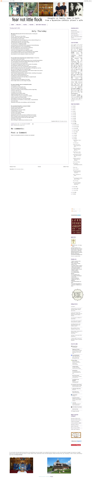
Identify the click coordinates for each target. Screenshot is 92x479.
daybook (77, 60)
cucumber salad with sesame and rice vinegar (76, 368)
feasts (77, 66)
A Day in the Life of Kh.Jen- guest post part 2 (77, 145)
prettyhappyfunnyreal (75, 85)
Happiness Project (75, 349)
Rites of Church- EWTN (75, 427)
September (75, 130)
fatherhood (75, 65)
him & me (18, 24)
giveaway (79, 67)
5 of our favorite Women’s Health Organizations (76, 404)
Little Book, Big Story (76, 388)
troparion (78, 96)
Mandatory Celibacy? (75, 424)
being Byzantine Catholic (18, 125)
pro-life (72, 87)
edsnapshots (74, 370)
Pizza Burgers (74, 347)
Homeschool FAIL (74, 33)
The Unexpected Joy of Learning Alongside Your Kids (76, 372)
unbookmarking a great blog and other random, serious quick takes (76, 309)
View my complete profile (75, 256)
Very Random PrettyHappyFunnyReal (77, 164)
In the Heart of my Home (77, 406)
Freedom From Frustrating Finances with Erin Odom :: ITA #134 (76, 399)
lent (24, 125)
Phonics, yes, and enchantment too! (75, 382)
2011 (73, 192)
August (74, 131)
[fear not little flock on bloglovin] (76, 441)
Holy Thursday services (62, 121)
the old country (76, 92)
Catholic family (76, 55)
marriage (80, 76)
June (74, 135)
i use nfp (74, 402)
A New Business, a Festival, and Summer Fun (77, 377)
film (81, 66)
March (74, 186)
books (77, 52)
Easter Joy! (75, 167)
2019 (73, 111)
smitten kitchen (75, 366)
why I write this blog (41, 24)
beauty (75, 49)
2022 (73, 106)
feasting (31, 24)
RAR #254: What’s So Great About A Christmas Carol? (77, 386)
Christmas (80, 56)
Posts (73, 209)
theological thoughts (74, 94)
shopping (78, 89)
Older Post (66, 166)
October (74, 128)
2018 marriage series (75, 44)
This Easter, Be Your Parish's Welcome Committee (77, 171)
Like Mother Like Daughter (75, 380)
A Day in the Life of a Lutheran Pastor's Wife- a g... (77, 149)
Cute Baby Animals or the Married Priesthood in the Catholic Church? (75, 325)
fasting (25, 24)
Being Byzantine (74, 30)
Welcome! (74, 389)
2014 (73, 120)
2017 (73, 114)
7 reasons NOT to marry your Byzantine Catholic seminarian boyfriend (76, 339)
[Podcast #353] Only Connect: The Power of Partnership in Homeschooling (76, 363)
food (74, 67)
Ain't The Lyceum (75, 375)
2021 (73, 107)
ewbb (80, 62)
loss (81, 75)
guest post (73, 69)
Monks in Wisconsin (74, 426)
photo (72, 84)
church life (78, 58)
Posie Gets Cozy (75, 391)
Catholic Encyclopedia (75, 421)
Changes (73, 395)
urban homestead (74, 97)
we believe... (73, 306)
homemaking (73, 71)
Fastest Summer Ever (76, 392)
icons (81, 73)
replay (81, 88)
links (72, 75)
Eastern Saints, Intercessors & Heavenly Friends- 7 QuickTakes (76, 332)
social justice (74, 90)
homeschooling (74, 72)
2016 (73, 116)
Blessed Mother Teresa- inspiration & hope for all (75, 329)
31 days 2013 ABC (79, 45)
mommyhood (75, 79)
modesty (76, 78)
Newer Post (13, 166)
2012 (73, 123)
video (80, 97)
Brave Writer (74, 360)
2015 (73, 118)
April (74, 138)
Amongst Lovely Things (77, 384)
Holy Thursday (75, 180)
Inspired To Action (75, 397)
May (74, 137)
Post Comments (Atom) (19, 169)
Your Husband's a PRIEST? (76, 39)
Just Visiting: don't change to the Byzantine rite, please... (76, 321)
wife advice (76, 98)
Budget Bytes (74, 346)
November (75, 126)
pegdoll (79, 83)
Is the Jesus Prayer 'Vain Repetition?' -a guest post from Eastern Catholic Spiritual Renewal (76, 314)
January (74, 190)
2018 (73, 113)
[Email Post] (32, 123)
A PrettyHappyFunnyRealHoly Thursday (77, 178)
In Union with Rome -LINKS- (76, 423)
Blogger (51, 476)
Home (39, 166)
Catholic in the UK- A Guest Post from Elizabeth (77, 159)
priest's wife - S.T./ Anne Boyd (77, 246)
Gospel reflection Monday (76, 68)
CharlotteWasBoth (75, 355)
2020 (73, 109)
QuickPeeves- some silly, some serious (77, 152)
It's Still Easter (75, 142)
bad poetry (80, 48)
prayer (78, 84)
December (75, 124)
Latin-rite (75, 74)
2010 (73, 194)
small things (74, 394)
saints (74, 89)
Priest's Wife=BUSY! (75, 35)
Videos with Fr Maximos (75, 429)
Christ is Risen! (76, 169)
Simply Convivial (75, 411)
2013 (73, 121)
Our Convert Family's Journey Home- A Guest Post (77, 183)
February (75, 188)
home (12, 24)
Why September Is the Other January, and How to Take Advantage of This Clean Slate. (77, 352)
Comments (74, 211)
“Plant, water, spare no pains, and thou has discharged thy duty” (76, 357)
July (74, 133)
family (73, 63)
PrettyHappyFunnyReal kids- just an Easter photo (77, 155)
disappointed (73, 61)
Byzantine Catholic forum (75, 418)
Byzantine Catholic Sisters (76, 419)
